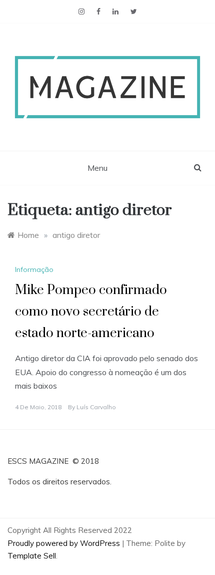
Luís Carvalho (96, 407)
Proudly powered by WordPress (65, 543)
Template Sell (32, 555)
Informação (34, 269)
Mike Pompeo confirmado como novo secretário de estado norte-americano (91, 312)
